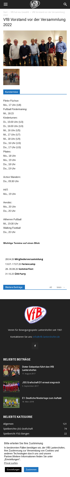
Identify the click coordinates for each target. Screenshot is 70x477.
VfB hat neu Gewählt (20, 12)
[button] (65, 4)
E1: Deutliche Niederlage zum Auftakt (41, 398)
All (50, 287)
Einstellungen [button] (13, 469)
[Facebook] (35, 346)
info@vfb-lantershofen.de (46, 336)
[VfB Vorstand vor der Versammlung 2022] (35, 65)
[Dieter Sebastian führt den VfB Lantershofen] (11, 370)
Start (5, 12)
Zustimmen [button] (31, 469)
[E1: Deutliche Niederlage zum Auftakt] (11, 402)
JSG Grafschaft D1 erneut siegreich (41, 382)
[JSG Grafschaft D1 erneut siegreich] (11, 386)
